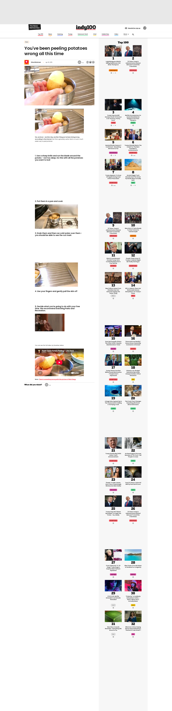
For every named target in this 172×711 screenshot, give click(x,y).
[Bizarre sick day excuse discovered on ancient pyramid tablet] (113, 699)
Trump (70, 34)
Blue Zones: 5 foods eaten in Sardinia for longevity (133, 566)
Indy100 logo (86, 27)
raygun (133, 122)
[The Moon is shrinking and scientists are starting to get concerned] (133, 668)
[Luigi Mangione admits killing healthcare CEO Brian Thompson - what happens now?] (113, 50)
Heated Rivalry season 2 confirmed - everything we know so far (113, 147)
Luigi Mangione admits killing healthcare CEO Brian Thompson (113, 63)
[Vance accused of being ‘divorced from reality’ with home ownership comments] (133, 330)
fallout (113, 295)
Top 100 (40, 34)
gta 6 (113, 605)
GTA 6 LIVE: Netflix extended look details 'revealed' (113, 597)
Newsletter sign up (134, 28)
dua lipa (113, 348)
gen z (133, 605)
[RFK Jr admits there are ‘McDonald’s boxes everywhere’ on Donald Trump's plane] (133, 277)
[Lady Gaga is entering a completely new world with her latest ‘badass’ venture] (113, 554)
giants (133, 460)
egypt (133, 182)
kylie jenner (113, 490)
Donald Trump (113, 460)
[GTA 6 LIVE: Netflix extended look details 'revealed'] (113, 585)
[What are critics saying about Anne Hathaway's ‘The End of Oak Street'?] (133, 616)
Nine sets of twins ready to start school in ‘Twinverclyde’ (133, 230)
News (50, 34)
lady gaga (113, 574)
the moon (133, 688)
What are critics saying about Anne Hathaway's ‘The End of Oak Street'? (133, 628)
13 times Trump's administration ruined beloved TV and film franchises (133, 64)
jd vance (133, 348)
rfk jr (133, 295)
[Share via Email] (93, 62)
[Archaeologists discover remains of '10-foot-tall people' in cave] (133, 442)
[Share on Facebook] (87, 62)
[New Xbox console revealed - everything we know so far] (113, 616)
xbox (113, 634)
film (133, 379)
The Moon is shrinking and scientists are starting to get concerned (133, 681)
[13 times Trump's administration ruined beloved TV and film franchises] (133, 50)
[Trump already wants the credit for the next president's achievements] (133, 134)
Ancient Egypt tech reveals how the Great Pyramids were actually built (133, 177)
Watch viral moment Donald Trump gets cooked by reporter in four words (113, 261)
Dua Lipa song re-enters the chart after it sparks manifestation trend (113, 343)
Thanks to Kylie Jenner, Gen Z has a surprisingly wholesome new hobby (113, 484)
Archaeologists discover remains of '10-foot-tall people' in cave (133, 455)
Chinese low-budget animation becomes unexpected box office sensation (133, 373)
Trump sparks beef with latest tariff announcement (113, 455)
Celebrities (105, 34)
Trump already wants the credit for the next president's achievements (133, 148)
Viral (94, 34)
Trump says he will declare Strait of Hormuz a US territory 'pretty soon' (113, 118)
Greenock (133, 236)
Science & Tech (83, 34)
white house (133, 70)
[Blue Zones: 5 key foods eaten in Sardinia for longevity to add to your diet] (133, 554)
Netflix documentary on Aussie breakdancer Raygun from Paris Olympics (133, 118)
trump (113, 122)
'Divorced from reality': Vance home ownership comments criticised (133, 343)
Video (116, 34)
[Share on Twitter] (90, 62)
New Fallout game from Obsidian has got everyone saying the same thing (113, 291)
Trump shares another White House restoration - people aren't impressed (113, 373)
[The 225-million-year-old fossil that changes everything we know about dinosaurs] (133, 390)
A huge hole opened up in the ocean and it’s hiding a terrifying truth (113, 403)
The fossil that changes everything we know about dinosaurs (133, 403)
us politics (113, 266)
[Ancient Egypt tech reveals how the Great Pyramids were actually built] (133, 164)
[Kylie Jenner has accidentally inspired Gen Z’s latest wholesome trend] (113, 471)
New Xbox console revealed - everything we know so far (113, 628)
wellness (133, 574)
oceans (113, 408)
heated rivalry (113, 152)
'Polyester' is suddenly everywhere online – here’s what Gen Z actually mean (133, 598)
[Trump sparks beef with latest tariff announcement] (113, 442)
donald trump (133, 152)
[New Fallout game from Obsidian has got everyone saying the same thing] (113, 277)
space (133, 490)
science (133, 408)
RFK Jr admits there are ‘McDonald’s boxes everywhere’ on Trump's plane (133, 291)
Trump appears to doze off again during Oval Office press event (113, 176)
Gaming (60, 34)
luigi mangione (113, 70)
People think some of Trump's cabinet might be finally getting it (133, 260)
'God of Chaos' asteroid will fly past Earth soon (133, 483)
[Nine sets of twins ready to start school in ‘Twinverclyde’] (133, 217)
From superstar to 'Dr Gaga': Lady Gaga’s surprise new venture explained (113, 568)
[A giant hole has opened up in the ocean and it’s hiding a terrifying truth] (113, 390)
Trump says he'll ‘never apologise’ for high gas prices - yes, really (113, 513)
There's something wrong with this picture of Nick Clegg (57, 379)
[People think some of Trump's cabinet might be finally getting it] (133, 247)
